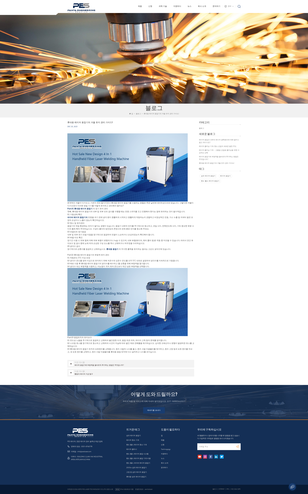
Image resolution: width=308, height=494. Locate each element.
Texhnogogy (165, 449)
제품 (140, 6)
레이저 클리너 (131, 449)
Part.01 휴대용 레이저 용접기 (80, 209)
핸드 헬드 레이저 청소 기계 (136, 445)
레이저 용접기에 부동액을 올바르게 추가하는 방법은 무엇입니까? (218, 158)
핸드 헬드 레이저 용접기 (210, 181)
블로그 (201, 128)
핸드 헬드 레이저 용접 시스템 (137, 454)
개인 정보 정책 (235, 489)
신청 (150, 6)
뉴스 (189, 6)
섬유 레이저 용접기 (208, 176)
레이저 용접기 (225, 176)
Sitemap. (222, 489)
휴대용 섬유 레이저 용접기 (136, 477)
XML (227, 489)
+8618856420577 (178, 401)
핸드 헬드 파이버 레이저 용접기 (138, 463)
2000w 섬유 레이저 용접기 (136, 467)
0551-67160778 (86, 446)
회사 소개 (202, 6)
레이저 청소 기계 (132, 440)
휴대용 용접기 (112, 249)
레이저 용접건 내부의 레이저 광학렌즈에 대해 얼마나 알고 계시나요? (219, 141)
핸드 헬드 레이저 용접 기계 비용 (138, 458)
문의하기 (216, 6)
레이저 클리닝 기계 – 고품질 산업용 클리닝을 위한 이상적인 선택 (219, 151)
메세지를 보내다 (154, 410)
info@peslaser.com (84, 451)
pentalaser (149, 489)
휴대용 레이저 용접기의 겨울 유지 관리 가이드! (216, 163)
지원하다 (177, 6)
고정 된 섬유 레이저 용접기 (136, 472)
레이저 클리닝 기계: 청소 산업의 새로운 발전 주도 (217, 146)
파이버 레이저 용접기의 (77, 217)
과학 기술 (163, 6)
